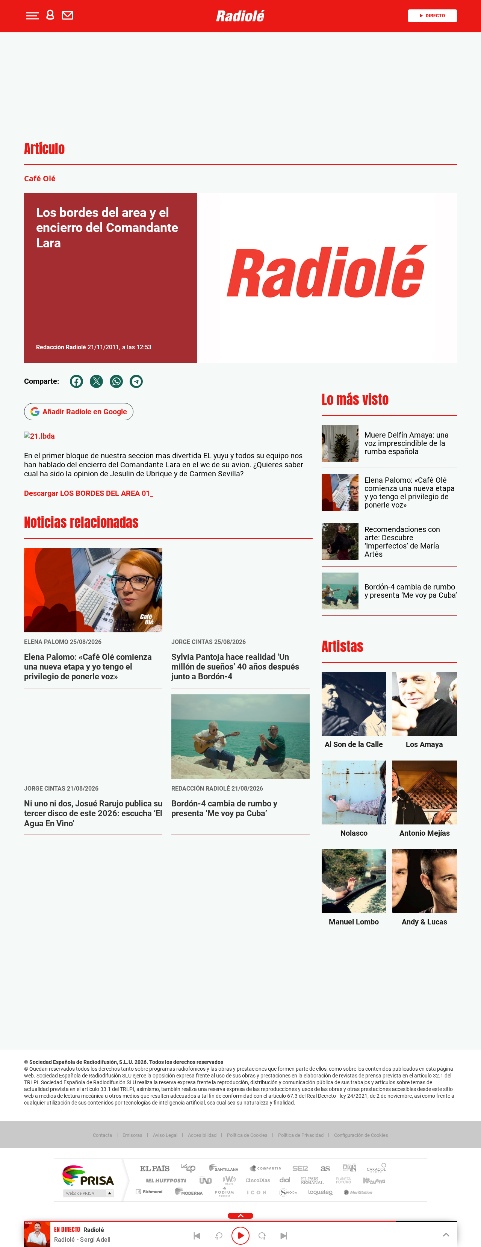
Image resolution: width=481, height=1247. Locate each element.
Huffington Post (164, 1180)
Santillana (226, 1169)
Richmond (150, 1191)
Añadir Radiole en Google (84, 411)
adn (346, 1169)
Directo (435, 15)
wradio (227, 1180)
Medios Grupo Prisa (88, 1193)
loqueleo (321, 1191)
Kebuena (367, 1180)
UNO (206, 1180)
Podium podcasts (224, 1191)
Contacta (102, 1135)
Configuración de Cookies (361, 1135)
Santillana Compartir (265, 1169)
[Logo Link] (240, 16)
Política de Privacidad (301, 1135)
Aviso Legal (165, 1135)
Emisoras (132, 1135)
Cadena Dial (285, 1180)
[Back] (197, 1236)
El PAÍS (154, 1169)
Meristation (357, 1191)
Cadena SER (298, 1169)
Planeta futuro (340, 1180)
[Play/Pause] (240, 1236)
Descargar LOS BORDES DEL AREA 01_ (88, 493)
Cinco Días (257, 1180)
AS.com (322, 1169)
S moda (288, 1191)
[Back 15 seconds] (219, 1236)
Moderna (187, 1191)
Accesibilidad (202, 1135)
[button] (31, 16)
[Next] (284, 1236)
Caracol (374, 1169)
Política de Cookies (247, 1135)
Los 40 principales (191, 1169)
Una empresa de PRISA (88, 1175)
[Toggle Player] (445, 1235)
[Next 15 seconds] (262, 1236)
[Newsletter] (69, 16)
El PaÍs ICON (256, 1191)
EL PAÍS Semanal (313, 1180)
